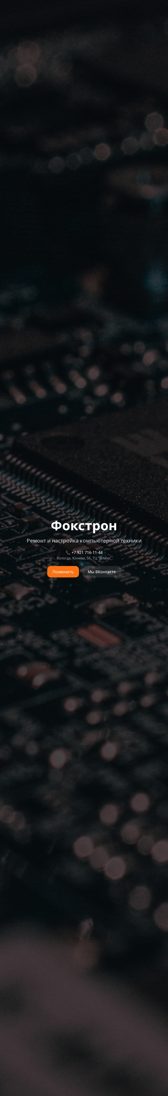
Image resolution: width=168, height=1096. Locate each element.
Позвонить (63, 571)
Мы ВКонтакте (102, 571)
